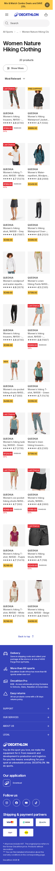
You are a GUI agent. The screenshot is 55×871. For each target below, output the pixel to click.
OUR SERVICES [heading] (10, 717)
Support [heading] (8, 708)
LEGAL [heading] (6, 734)
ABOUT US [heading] (8, 726)
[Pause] (47, 4)
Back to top (24, 636)
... (17, 31)
